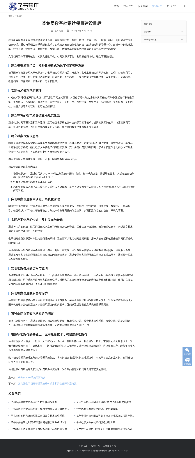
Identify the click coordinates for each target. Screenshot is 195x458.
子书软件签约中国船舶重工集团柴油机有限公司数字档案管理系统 (40, 409)
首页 (116, 6)
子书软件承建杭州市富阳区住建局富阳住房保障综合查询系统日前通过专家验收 (105, 429)
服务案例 (143, 6)
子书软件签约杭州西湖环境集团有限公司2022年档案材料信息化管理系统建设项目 (40, 422)
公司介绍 (148, 24)
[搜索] (185, 6)
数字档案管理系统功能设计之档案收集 (97, 409)
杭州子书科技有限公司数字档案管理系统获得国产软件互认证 (105, 415)
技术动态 (157, 6)
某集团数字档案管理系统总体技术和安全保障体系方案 (47, 383)
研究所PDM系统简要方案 (32, 377)
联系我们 (148, 31)
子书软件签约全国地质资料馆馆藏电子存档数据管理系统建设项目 (40, 429)
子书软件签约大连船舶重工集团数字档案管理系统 (37, 415)
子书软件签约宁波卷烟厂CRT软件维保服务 (34, 402)
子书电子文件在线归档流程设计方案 (95, 422)
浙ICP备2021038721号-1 (118, 450)
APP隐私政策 (150, 39)
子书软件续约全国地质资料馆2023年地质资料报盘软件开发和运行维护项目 (105, 402)
